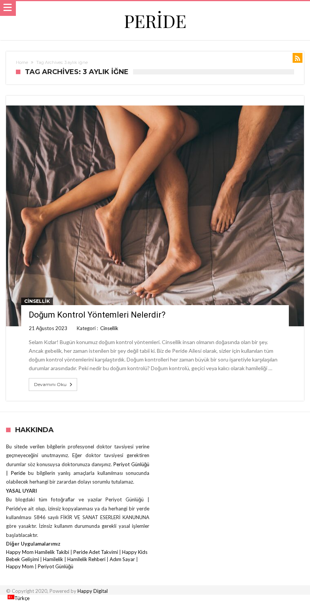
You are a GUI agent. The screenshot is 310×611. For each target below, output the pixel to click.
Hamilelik (53, 559)
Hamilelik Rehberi (86, 559)
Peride (155, 21)
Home (22, 62)
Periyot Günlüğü (55, 566)
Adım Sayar (122, 559)
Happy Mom (20, 566)
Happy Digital (93, 591)
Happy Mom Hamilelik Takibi (37, 552)
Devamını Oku (50, 384)
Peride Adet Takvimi (95, 552)
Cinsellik (37, 301)
